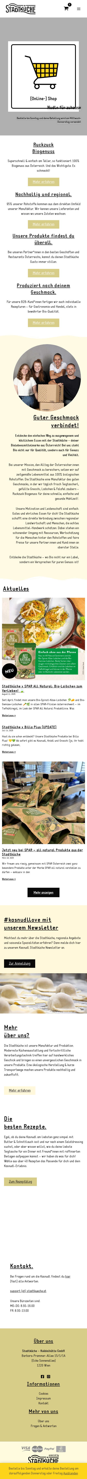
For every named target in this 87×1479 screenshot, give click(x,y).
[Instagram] (48, 1376)
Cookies (43, 1394)
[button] (43, 892)
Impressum (43, 1398)
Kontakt (43, 1403)
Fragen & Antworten (43, 1426)
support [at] (18, 1291)
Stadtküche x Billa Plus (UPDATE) (29, 727)
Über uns (43, 1421)
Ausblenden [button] (70, 1473)
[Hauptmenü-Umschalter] (78, 8)
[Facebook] (42, 1376)
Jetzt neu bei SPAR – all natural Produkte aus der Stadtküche (42, 852)
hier (67, 1277)
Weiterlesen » (9, 715)
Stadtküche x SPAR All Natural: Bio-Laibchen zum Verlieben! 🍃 (42, 688)
